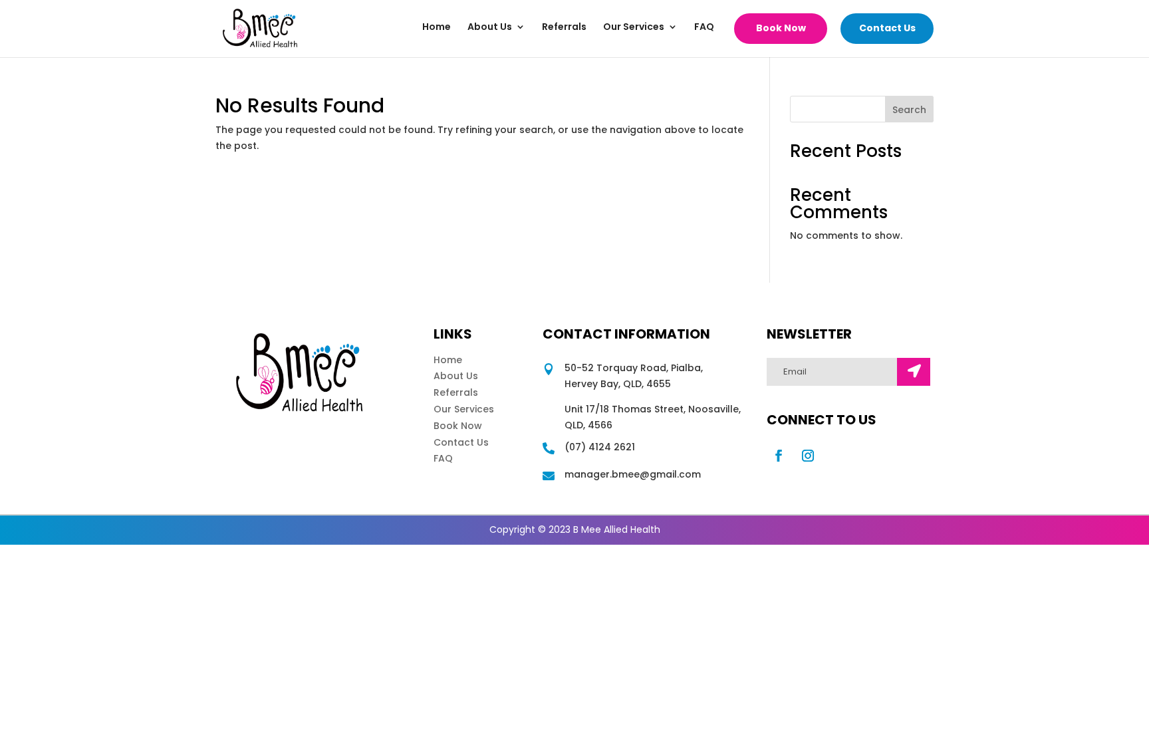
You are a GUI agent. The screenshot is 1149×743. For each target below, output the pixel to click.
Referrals (564, 27)
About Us (489, 27)
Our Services (633, 27)
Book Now (781, 28)
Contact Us (887, 28)
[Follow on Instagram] (808, 456)
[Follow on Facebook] (779, 456)
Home (436, 27)
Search (909, 109)
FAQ (704, 27)
